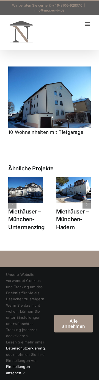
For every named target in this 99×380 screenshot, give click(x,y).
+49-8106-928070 (67, 5)
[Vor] (86, 204)
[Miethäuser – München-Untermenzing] (25, 190)
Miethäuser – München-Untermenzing (26, 219)
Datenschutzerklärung (25, 348)
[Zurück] (12, 204)
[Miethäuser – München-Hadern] (73, 190)
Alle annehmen (73, 323)
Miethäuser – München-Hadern (72, 219)
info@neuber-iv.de (49, 10)
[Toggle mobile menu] (88, 24)
